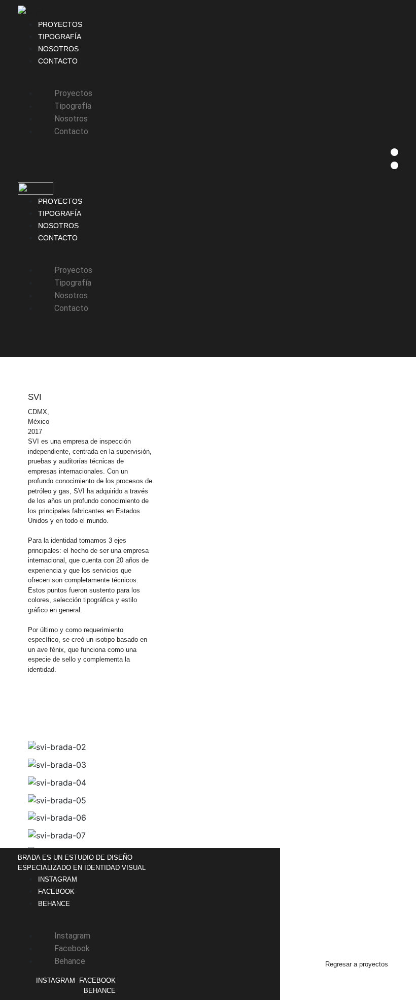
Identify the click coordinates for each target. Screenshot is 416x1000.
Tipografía (59, 37)
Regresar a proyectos (356, 964)
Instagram (57, 879)
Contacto (58, 61)
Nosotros (58, 49)
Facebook (56, 891)
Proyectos (60, 24)
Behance (54, 904)
